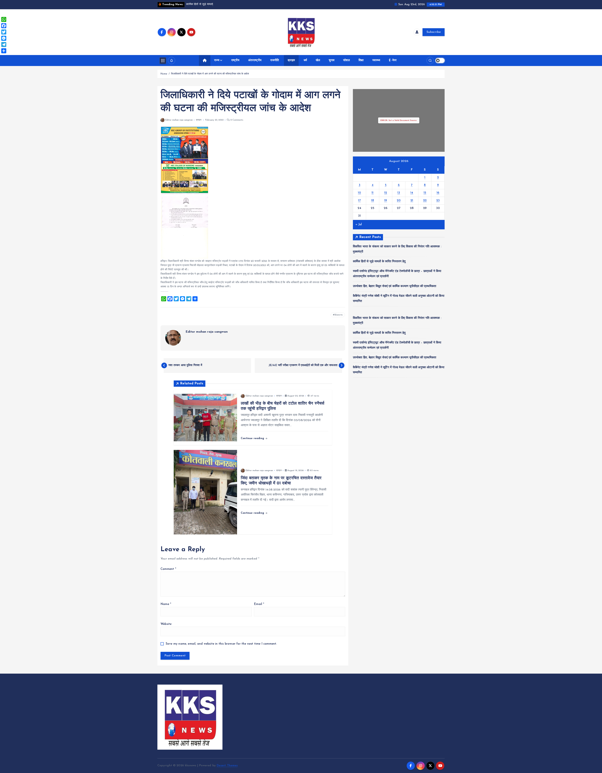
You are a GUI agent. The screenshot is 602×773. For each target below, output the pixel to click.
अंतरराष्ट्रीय (255, 60)
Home (163, 74)
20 (399, 200)
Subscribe (433, 32)
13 (398, 192)
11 (373, 192)
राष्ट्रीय (235, 60)
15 (425, 192)
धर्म (305, 60)
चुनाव (332, 60)
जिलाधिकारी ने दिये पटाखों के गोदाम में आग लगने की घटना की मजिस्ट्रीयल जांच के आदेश (210, 74)
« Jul (359, 224)
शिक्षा (361, 60)
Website (166, 624)
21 (411, 200)
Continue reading (253, 438)
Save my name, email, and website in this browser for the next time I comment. (221, 643)
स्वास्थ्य (376, 60)
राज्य (216, 60)
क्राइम (291, 60)
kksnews (339, 315)
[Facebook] (4, 26)
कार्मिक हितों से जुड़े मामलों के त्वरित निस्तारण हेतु (379, 261)
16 (438, 192)
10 (359, 192)
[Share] (4, 51)
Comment (168, 569)
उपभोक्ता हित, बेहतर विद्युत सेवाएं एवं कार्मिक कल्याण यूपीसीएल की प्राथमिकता (394, 286)
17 (359, 200)
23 (438, 200)
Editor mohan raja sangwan (179, 120)
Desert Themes (227, 765)
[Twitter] (4, 32)
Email (259, 604)
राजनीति (274, 60)
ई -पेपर (392, 60)
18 (372, 200)
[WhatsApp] (4, 19)
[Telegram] (4, 44)
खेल (318, 60)
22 (425, 200)
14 (411, 192)
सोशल (346, 60)
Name (166, 604)
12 (385, 192)
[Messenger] (4, 38)
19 (385, 200)
